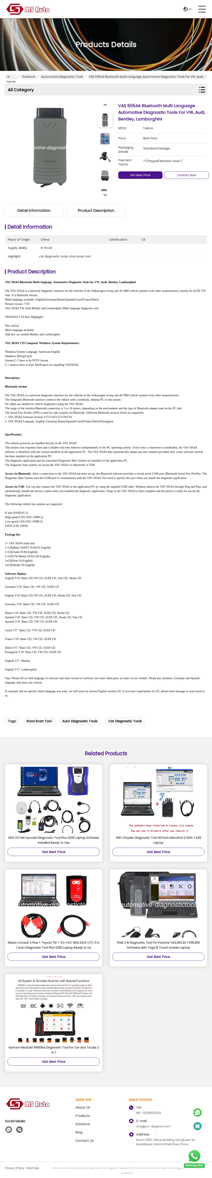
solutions (82, 1124)
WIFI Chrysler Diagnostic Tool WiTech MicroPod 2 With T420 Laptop (158, 840)
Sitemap (33, 1168)
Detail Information (34, 210)
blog (78, 1132)
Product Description (96, 210)
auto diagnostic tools (80, 721)
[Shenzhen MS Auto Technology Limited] (28, 9)
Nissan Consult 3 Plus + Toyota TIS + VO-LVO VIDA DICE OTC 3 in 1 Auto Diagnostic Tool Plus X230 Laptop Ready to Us (54, 945)
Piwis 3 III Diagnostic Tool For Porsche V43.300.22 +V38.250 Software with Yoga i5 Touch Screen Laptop (158, 945)
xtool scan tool (39, 721)
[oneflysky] (19, 1129)
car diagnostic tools (125, 721)
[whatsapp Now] (194, 1168)
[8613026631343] (8, 1129)
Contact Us (84, 1140)
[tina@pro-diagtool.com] (197, 1126)
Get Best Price (140, 175)
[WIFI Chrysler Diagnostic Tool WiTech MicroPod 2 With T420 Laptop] (158, 799)
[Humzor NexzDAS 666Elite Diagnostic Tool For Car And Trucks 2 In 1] (53, 1009)
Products (28, 77)
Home (11, 76)
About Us (82, 1107)
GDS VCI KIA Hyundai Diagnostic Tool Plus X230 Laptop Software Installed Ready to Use (53, 840)
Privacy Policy (14, 1168)
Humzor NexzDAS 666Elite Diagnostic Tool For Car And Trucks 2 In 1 (54, 1049)
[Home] (28, 1108)
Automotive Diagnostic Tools (62, 77)
